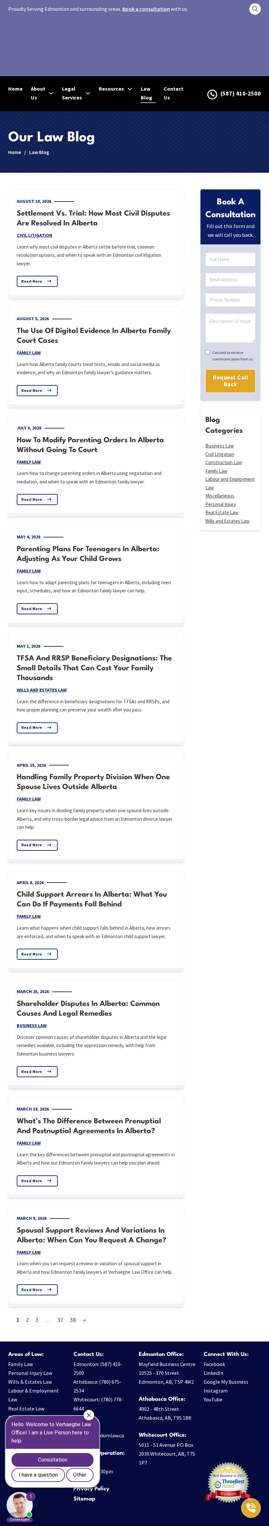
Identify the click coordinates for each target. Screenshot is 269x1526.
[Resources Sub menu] (130, 89)
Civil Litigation (34, 235)
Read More (31, 281)
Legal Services (72, 93)
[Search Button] (255, 9)
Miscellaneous (219, 496)
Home (15, 88)
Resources (111, 88)
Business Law (32, 1025)
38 (73, 1320)
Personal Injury (220, 504)
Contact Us (173, 93)
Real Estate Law (221, 512)
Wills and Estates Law (42, 690)
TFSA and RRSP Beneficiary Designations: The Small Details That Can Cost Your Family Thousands (94, 668)
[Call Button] (251, 1508)
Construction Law (223, 462)
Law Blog (146, 93)
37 (60, 1320)
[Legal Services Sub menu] (88, 93)
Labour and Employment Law (230, 483)
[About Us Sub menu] (51, 93)
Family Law (29, 353)
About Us (38, 93)
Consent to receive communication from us (232, 355)
